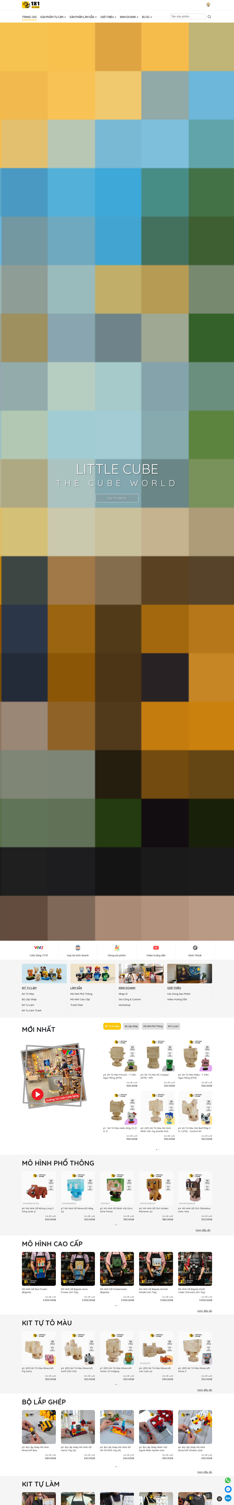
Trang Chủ (29, 16)
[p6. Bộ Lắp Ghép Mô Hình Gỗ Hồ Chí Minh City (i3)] (117, 1427)
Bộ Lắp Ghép (29, 999)
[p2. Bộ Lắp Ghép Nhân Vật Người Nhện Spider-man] (156, 1427)
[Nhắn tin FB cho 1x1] (228, 1489)
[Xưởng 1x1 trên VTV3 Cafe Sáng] (53, 1075)
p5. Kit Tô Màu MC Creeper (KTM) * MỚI (155, 1076)
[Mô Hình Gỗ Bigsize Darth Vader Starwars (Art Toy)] (195, 1269)
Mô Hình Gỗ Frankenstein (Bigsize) (113, 1291)
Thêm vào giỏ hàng (122, 1068)
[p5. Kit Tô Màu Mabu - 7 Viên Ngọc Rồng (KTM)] (195, 1054)
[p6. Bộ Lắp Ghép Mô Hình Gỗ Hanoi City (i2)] (78, 1427)
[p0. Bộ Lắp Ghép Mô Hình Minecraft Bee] (39, 1427)
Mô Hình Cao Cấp (80, 999)
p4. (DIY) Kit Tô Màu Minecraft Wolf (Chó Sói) (77, 1370)
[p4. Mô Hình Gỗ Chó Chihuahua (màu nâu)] (195, 1188)
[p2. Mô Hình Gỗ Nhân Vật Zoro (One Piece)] (117, 1188)
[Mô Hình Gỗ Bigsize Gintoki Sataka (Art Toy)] (156, 1269)
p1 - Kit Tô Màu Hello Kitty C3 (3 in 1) (120, 1130)
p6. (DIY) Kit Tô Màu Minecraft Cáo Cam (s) (155, 1370)
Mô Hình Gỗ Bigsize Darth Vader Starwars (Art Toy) (191, 1291)
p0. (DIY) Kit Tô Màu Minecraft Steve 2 (194, 1370)
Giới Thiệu (107, 16)
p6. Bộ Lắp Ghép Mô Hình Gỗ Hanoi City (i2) (76, 1449)
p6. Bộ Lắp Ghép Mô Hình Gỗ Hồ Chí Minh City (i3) (115, 1449)
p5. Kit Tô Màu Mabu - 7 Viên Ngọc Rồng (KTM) (193, 1076)
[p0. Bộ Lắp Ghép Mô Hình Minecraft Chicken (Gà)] (195, 1427)
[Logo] (31, 4)
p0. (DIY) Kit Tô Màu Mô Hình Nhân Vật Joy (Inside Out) (156, 1130)
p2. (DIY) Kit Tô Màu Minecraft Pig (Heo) (37, 1370)
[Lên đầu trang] (219, 1492)
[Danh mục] (219, 1498)
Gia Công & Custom (130, 999)
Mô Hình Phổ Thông (81, 993)
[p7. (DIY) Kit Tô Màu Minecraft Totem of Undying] (117, 1348)
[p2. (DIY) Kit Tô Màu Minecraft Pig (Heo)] (39, 1348)
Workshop (125, 1005)
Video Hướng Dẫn (177, 999)
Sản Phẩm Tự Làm (52, 16)
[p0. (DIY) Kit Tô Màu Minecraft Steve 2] (195, 1348)
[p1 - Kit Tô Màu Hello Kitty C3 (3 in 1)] (120, 1108)
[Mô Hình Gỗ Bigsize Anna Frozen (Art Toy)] (78, 1269)
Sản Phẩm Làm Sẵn (82, 16)
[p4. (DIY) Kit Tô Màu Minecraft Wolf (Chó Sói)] (78, 1348)
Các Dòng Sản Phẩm (178, 993)
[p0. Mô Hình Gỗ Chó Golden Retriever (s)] (156, 1188)
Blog (146, 16)
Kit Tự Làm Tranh (31, 1010)
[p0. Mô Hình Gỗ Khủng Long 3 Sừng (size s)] (39, 1188)
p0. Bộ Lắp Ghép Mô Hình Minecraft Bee (35, 1449)
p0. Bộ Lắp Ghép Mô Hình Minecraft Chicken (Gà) (191, 1449)
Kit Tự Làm (28, 1005)
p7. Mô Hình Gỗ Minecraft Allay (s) (77, 1210)
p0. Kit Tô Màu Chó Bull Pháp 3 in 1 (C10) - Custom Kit (194, 1130)
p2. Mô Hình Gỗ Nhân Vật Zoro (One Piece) (116, 1210)
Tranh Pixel (76, 1005)
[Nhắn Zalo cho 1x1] (228, 1498)
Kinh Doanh (128, 16)
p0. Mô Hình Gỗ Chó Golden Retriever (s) (153, 1210)
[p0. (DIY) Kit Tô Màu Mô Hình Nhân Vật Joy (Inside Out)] (158, 1108)
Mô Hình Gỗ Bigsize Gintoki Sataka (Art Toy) (153, 1291)
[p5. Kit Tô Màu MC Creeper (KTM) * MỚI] (158, 1054)
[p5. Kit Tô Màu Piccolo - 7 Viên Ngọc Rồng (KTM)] (120, 1054)
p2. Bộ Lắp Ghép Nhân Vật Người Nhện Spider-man (153, 1449)
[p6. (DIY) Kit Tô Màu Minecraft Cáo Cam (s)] (156, 1348)
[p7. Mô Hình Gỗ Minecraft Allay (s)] (78, 1188)
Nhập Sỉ (123, 993)
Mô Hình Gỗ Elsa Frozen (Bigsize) (34, 1291)
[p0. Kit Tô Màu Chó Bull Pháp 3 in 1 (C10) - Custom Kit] (195, 1108)
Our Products (117, 498)
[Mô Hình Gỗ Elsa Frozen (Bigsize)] (39, 1269)
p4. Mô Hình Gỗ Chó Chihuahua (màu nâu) (194, 1210)
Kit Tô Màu (28, 993)
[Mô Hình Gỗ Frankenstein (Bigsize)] (117, 1269)
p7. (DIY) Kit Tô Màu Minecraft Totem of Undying (115, 1370)
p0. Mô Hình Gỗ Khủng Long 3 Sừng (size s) (37, 1210)
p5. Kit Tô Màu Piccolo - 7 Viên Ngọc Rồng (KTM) (119, 1076)
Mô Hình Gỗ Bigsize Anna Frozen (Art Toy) (74, 1291)
